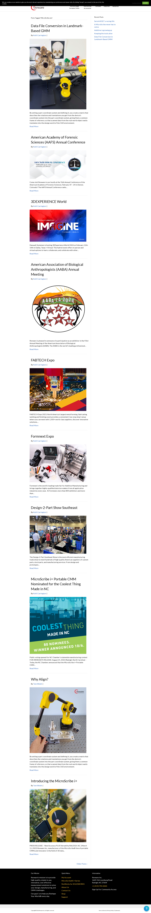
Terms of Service (103, 910)
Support (65, 897)
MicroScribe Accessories (87, 7)
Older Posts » (82, 864)
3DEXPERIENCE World (48, 201)
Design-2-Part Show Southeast (54, 508)
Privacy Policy (110, 910)
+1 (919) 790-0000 (99, 886)
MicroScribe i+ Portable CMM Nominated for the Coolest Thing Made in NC (56, 584)
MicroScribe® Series (71, 881)
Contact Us (66, 890)
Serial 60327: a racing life (104, 21)
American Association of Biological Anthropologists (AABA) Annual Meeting (57, 269)
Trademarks (117, 910)
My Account (66, 877)
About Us (65, 887)
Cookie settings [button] (136, 3)
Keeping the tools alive (103, 33)
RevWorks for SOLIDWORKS (73, 884)
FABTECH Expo (42, 360)
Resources (115, 6)
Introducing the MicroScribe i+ (54, 781)
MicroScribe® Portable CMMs (74, 7)
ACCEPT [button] (145, 3)
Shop (63, 894)
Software (98, 6)
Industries (107, 6)
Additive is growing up (103, 30)
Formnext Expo (42, 436)
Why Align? (39, 679)
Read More (34, 126)
